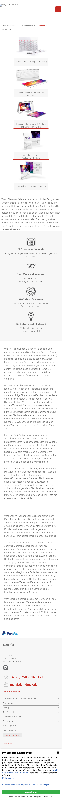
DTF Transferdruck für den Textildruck (19, 698)
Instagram (5, 667)
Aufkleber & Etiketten (12, 716)
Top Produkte (9, 712)
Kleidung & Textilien (11, 725)
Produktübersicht (9, 25)
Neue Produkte (9, 730)
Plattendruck (8, 703)
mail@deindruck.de (23, 684)
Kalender (41, 25)
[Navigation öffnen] (58, 9)
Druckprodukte (27, 25)
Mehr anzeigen (12, 735)
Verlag (6, 707)
